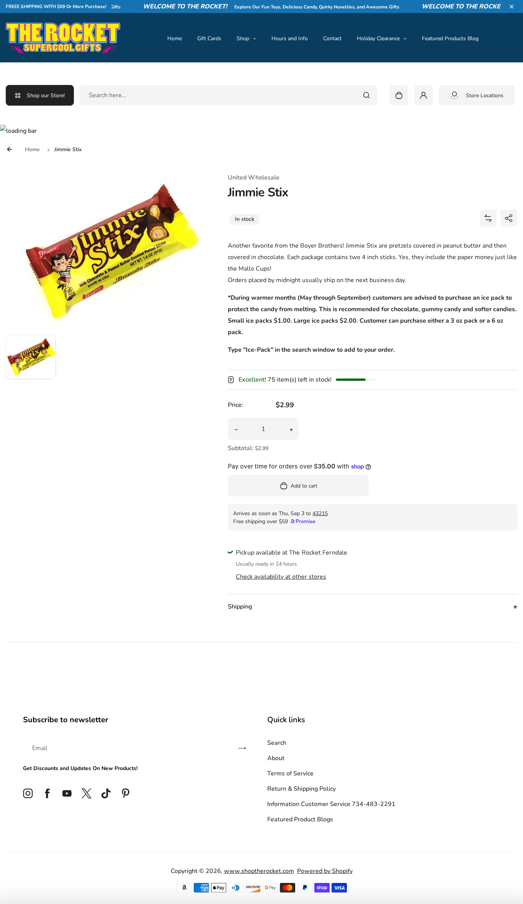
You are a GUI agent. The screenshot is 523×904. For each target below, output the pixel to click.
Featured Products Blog (450, 38)
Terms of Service (290, 773)
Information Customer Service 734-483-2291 (331, 804)
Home (174, 38)
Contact (332, 38)
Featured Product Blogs (300, 819)
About (275, 758)
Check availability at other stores (281, 577)
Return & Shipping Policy (301, 789)
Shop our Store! (46, 95)
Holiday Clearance (378, 38)
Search (276, 743)
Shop (243, 38)
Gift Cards (209, 38)
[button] (511, 6)
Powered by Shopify (325, 871)
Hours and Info (289, 38)
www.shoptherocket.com (259, 871)
